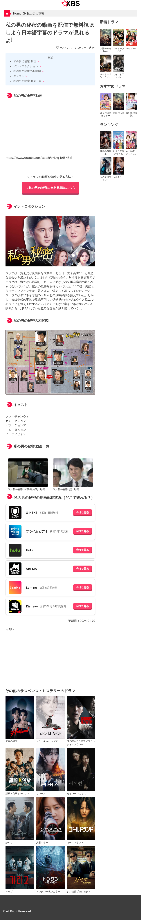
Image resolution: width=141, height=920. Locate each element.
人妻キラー (42, 842)
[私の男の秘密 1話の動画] (73, 473)
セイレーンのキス (76, 793)
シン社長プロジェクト (79, 891)
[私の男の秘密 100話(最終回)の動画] (28, 473)
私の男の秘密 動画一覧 (27, 81)
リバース (41, 793)
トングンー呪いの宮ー (48, 891)
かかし (9, 842)
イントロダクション (25, 66)
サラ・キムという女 (47, 741)
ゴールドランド (75, 842)
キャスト (18, 76)
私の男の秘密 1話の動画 (66, 489)
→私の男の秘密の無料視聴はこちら (50, 188)
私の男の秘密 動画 (24, 61)
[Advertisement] (50, 657)
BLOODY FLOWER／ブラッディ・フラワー (81, 742)
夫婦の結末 (11, 741)
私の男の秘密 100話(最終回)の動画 (26, 489)
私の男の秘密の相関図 (27, 71)
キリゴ (9, 891)
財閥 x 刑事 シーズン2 (17, 793)
